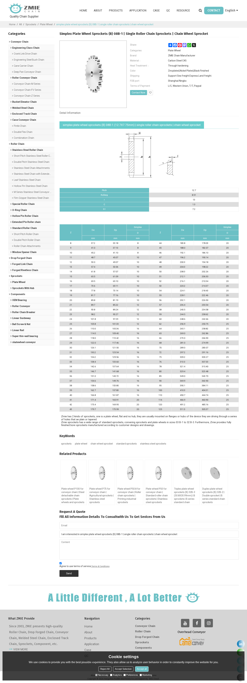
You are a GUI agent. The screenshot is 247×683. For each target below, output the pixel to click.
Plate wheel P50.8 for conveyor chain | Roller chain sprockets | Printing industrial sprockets (129, 495)
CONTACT (214, 10)
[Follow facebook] (197, 623)
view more (20, 649)
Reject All (105, 669)
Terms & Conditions (100, 566)
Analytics (117, 675)
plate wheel (81, 443)
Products (116, 10)
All (20, 24)
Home (83, 10)
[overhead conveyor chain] (192, 641)
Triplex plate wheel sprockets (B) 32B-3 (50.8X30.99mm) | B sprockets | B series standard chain (184, 495)
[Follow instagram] (208, 623)
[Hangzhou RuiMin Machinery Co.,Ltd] (24, 8)
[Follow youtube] (185, 623)
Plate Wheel (46, 24)
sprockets (66, 443)
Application (137, 10)
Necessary (103, 675)
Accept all (142, 669)
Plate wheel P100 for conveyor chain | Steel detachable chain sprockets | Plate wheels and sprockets (72, 495)
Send (69, 573)
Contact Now (138, 92)
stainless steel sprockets (153, 443)
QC (168, 10)
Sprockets (31, 24)
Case (156, 10)
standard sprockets (126, 443)
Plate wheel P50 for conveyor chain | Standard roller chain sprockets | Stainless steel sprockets (157, 495)
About (98, 10)
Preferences (132, 675)
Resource (183, 10)
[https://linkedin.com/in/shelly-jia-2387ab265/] (240, 644)
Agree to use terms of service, (84, 566)
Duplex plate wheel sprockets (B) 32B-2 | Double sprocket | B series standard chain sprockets (213, 495)
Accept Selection (123, 669)
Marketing (147, 675)
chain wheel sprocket (102, 443)
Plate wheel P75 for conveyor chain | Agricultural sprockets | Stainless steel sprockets (101, 495)
